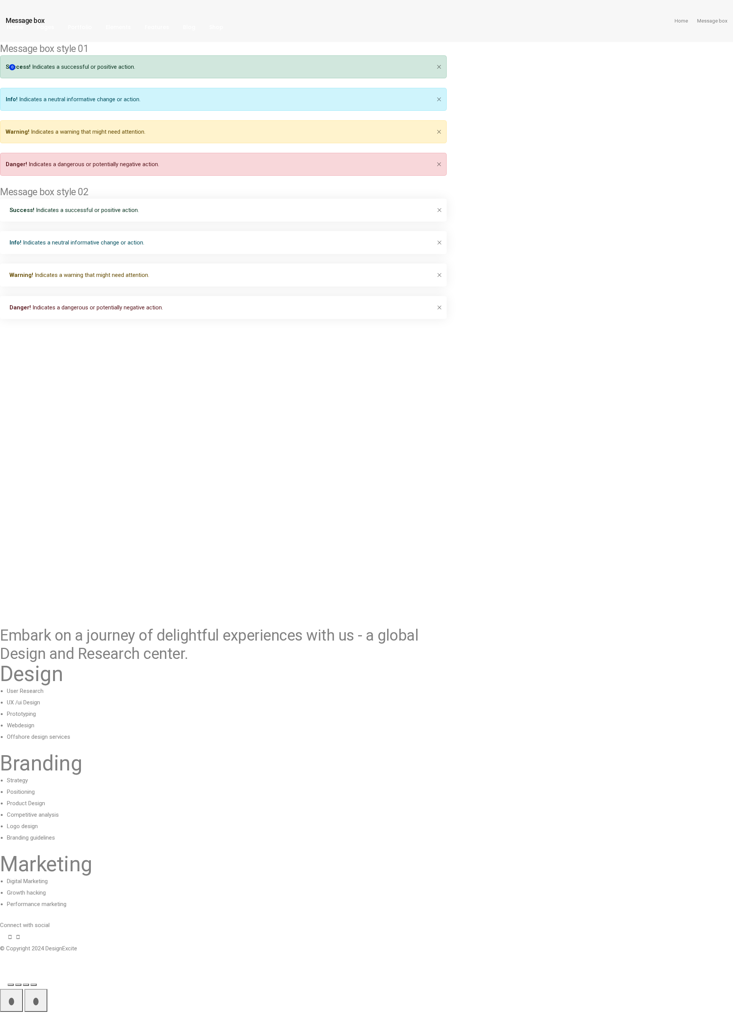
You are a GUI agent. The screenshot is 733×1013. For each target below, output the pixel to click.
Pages (45, 27)
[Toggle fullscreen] (18, 985)
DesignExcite (61, 948)
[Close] (439, 99)
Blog (189, 27)
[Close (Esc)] (34, 985)
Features (157, 27)
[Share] (26, 985)
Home (15, 27)
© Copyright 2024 (22, 948)
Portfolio (80, 27)
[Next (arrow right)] (35, 1000)
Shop (216, 27)
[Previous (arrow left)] (11, 1000)
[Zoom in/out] (11, 985)
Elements (118, 27)
